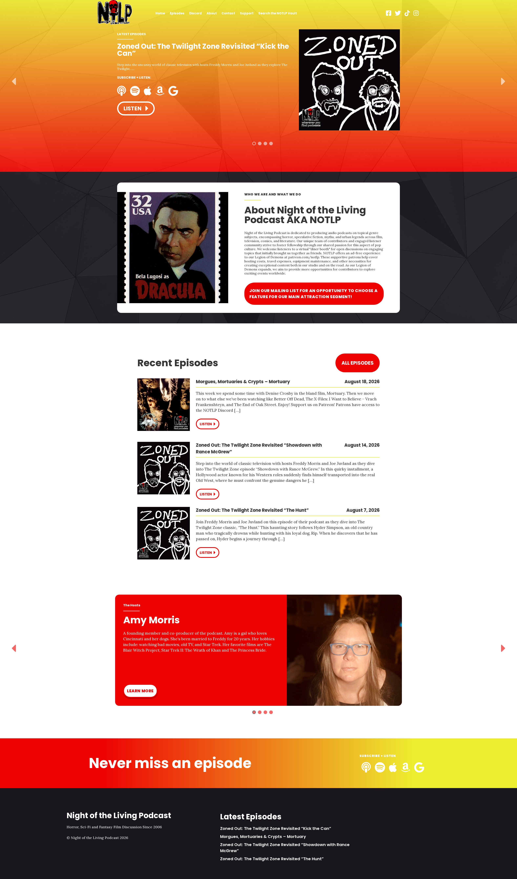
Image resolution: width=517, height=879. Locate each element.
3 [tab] (265, 143)
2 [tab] (260, 143)
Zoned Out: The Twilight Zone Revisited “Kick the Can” (275, 828)
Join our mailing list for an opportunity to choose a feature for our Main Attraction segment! (313, 294)
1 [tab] (254, 143)
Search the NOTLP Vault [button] (277, 13)
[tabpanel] (258, 80)
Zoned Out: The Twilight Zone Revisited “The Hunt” (272, 859)
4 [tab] (271, 143)
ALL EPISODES (358, 363)
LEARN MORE (140, 691)
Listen (133, 108)
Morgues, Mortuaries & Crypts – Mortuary (263, 836)
